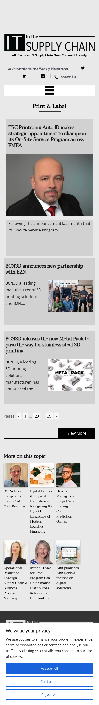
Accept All (49, 668)
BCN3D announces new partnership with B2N (44, 269)
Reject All (49, 694)
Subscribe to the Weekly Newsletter (40, 69)
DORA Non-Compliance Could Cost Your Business (14, 499)
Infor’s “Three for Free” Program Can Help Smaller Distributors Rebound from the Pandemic (41, 583)
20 (37, 416)
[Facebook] (43, 76)
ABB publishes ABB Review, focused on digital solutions (67, 578)
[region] (49, 664)
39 (49, 416)
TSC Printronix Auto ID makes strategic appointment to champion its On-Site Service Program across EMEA (47, 137)
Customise (49, 681)
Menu (49, 90)
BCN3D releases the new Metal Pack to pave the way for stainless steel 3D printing (47, 345)
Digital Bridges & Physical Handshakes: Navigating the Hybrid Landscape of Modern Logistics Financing (41, 511)
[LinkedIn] (25, 76)
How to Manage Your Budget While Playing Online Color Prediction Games (67, 506)
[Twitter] (83, 68)
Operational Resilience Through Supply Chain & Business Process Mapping (16, 583)
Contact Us (67, 77)
